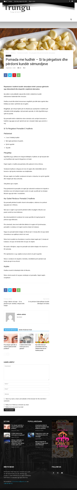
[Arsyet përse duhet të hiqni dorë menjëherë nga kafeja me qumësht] (31, 426)
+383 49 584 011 (8, 483)
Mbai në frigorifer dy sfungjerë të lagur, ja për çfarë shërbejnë (41, 443)
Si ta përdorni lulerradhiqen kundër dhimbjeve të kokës (38, 302)
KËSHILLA (13, 53)
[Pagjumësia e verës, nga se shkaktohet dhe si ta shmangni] (31, 435)
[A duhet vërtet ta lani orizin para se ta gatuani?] (26, 338)
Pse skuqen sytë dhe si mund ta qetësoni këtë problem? (10, 346)
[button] (71, 19)
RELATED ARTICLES (11, 330)
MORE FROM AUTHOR (25, 330)
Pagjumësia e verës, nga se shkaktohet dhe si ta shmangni (41, 435)
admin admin (21, 314)
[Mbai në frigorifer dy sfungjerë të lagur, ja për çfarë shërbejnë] (31, 443)
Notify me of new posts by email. (15, 407)
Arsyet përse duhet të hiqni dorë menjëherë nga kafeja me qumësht (42, 427)
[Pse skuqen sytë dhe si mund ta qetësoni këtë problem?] (11, 338)
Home (7, 53)
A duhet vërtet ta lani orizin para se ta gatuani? (25, 346)
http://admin (19, 317)
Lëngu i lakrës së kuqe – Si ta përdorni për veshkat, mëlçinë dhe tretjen (14, 303)
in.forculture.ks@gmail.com (19, 481)
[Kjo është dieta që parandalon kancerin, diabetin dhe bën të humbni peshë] (42, 338)
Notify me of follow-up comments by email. (17, 404)
